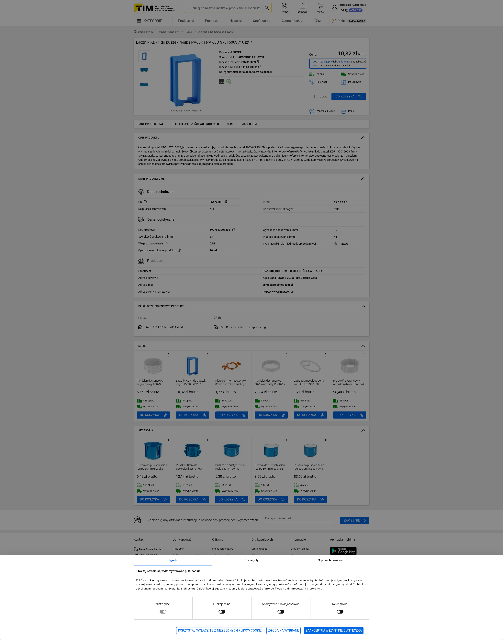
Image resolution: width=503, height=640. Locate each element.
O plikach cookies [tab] (330, 560)
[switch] (221, 611)
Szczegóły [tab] (251, 560)
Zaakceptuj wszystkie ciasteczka (334, 630)
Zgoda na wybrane (283, 630)
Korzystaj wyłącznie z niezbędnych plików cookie (220, 630)
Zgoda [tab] (173, 560)
